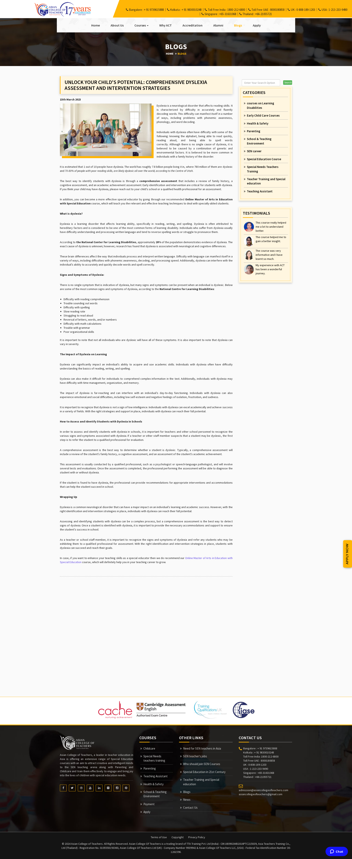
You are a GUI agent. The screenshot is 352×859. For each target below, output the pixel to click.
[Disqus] (146, 630)
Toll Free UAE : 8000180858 (267, 10)
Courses (140, 25)
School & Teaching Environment (259, 141)
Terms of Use (159, 837)
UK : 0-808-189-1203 (302, 10)
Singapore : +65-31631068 (220, 14)
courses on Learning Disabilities (260, 105)
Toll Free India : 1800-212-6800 (226, 10)
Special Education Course (264, 159)
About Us (117, 25)
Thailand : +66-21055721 (257, 14)
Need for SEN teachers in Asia (202, 748)
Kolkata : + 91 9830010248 (185, 10)
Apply (257, 25)
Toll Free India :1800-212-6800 (260, 756)
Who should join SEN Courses (201, 764)
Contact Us (190, 807)
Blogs (238, 25)
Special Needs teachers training (154, 758)
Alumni (218, 25)
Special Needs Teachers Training (262, 169)
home (169, 53)
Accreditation (192, 25)
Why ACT (165, 25)
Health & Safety (257, 123)
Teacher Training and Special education (266, 181)
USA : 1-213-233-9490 (334, 10)
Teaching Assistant (260, 191)
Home (95, 25)
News (186, 800)
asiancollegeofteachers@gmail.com (260, 794)
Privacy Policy (196, 837)
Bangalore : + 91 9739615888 (146, 10)
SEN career (254, 151)
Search (288, 82)
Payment (149, 804)
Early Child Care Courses (263, 115)
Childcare (149, 748)
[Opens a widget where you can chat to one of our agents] (336, 852)
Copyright (178, 837)
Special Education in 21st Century (204, 772)
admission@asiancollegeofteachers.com (263, 790)
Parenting (253, 131)
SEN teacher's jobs (195, 756)
